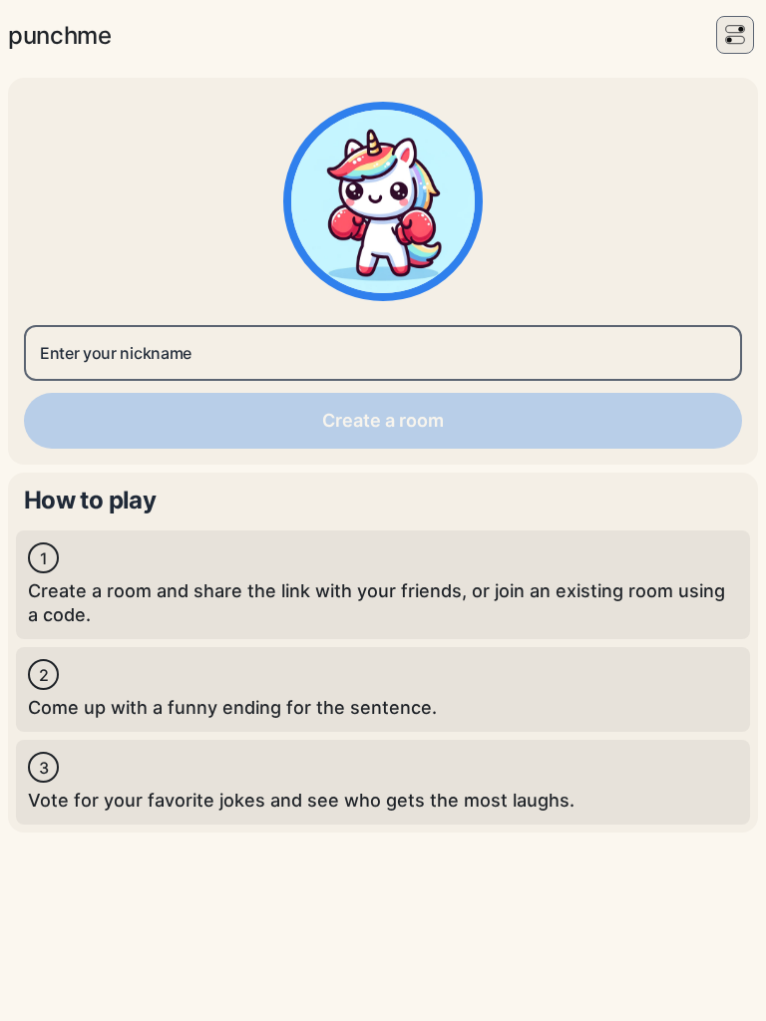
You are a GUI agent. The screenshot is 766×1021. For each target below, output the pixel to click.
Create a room (383, 420)
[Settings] (735, 35)
